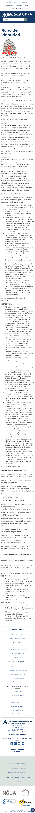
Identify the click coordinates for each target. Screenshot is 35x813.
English (9, 2)
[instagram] (19, 744)
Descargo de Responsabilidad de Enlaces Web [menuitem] (17, 777)
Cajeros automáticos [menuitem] (21, 2)
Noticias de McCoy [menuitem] (17, 710)
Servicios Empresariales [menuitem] (17, 678)
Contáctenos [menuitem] (16, 8)
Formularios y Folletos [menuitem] (17, 695)
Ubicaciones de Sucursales (17, 638)
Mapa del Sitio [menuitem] (17, 782)
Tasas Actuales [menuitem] (17, 681)
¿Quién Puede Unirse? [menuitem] (17, 702)
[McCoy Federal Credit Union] (17, 14)
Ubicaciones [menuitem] (9, 5)
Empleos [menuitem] (19, 5)
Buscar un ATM (17, 642)
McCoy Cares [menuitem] (17, 691)
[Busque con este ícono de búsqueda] (25, 19)
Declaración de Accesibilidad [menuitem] (17, 763)
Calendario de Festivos (17, 653)
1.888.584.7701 (12, 731)
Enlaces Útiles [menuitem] (17, 699)
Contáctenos (17, 657)
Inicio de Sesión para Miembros (18, 634)
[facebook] (11, 744)
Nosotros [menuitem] (13, 759)
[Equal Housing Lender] (25, 793)
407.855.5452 (19, 729)
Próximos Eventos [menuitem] (17, 714)
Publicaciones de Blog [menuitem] (17, 706)
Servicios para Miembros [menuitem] (17, 674)
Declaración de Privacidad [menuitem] (17, 768)
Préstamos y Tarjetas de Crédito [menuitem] (17, 670)
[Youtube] (15, 744)
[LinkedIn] (22, 744)
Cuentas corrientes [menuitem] (17, 667)
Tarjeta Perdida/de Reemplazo (17, 649)
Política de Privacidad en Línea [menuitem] (17, 772)
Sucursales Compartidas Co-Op (17, 646)
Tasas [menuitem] (26, 5)
